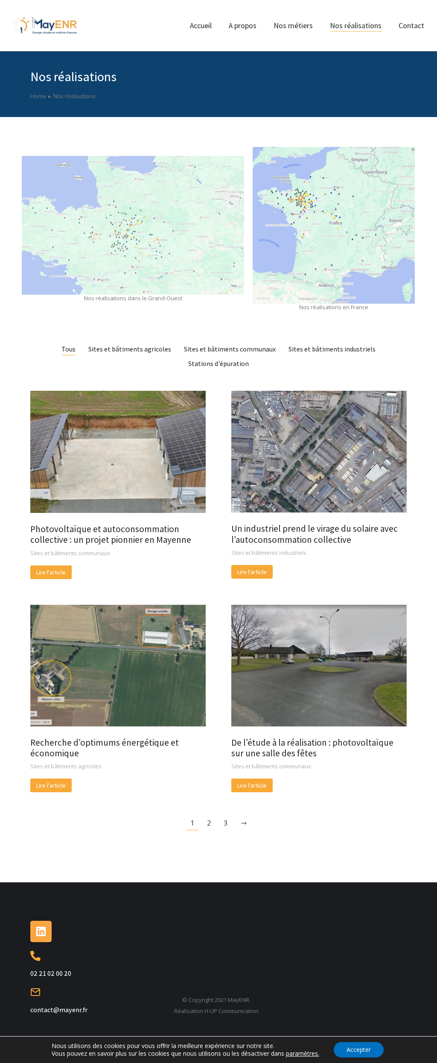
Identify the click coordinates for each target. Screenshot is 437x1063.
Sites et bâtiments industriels (332, 349)
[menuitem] (201, 25)
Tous (68, 349)
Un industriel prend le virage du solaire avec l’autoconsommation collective (314, 534)
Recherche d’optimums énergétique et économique (104, 748)
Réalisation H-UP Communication (216, 1011)
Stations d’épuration (218, 364)
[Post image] (118, 452)
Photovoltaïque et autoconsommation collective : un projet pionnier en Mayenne (110, 534)
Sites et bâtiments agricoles (129, 349)
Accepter (359, 1049)
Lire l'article (51, 572)
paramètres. (302, 1053)
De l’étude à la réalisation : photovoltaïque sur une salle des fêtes (312, 748)
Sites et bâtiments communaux (230, 349)
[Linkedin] (41, 931)
